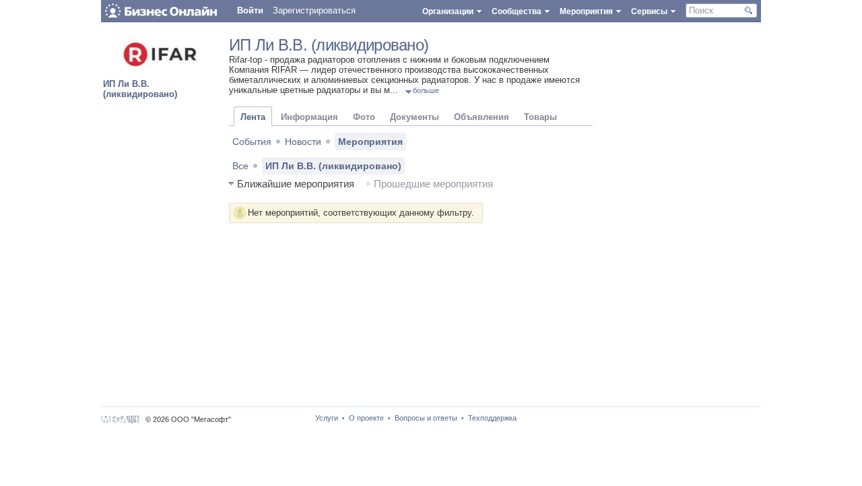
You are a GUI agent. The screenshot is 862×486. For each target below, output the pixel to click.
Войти (250, 10)
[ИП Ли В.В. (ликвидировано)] (161, 70)
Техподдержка (492, 418)
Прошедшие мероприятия (433, 184)
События (251, 141)
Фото (364, 117)
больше (426, 90)
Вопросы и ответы (426, 418)
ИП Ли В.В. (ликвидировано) (140, 89)
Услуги (326, 418)
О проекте (366, 418)
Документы (414, 117)
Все (240, 165)
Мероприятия (370, 141)
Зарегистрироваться (314, 10)
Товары (540, 117)
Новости (303, 141)
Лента (252, 117)
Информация (309, 117)
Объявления (481, 117)
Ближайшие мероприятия (295, 184)
